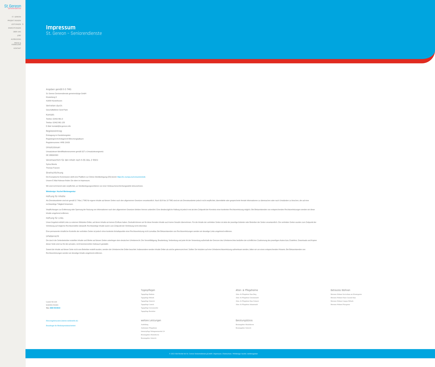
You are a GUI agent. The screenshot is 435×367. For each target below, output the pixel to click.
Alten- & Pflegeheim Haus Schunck (247, 301)
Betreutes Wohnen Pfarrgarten (340, 304)
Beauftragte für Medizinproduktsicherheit (60, 326)
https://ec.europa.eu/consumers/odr (131, 177)
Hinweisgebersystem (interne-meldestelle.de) (62, 321)
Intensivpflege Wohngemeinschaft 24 (153, 331)
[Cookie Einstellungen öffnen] (5, 364)
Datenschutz (227, 354)
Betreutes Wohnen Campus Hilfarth (342, 301)
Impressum (217, 354)
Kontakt (17, 48)
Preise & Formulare (16, 44)
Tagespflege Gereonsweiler (149, 308)
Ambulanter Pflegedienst (149, 328)
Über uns (17, 32)
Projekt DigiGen (14, 21)
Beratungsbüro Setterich (148, 338)
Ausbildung (16, 39)
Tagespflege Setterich (148, 301)
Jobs (19, 35)
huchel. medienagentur (250, 354)
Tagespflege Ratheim (147, 294)
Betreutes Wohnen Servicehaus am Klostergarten (346, 294)
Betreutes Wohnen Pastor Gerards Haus (343, 298)
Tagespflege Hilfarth (147, 298)
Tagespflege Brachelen (148, 311)
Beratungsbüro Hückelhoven (150, 335)
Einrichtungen (14, 28)
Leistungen (16, 24)
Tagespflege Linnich (147, 304)
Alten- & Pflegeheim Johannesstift (247, 304)
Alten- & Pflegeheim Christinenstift (247, 298)
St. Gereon (16, 17)
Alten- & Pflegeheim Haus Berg (246, 294)
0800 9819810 (55, 308)
